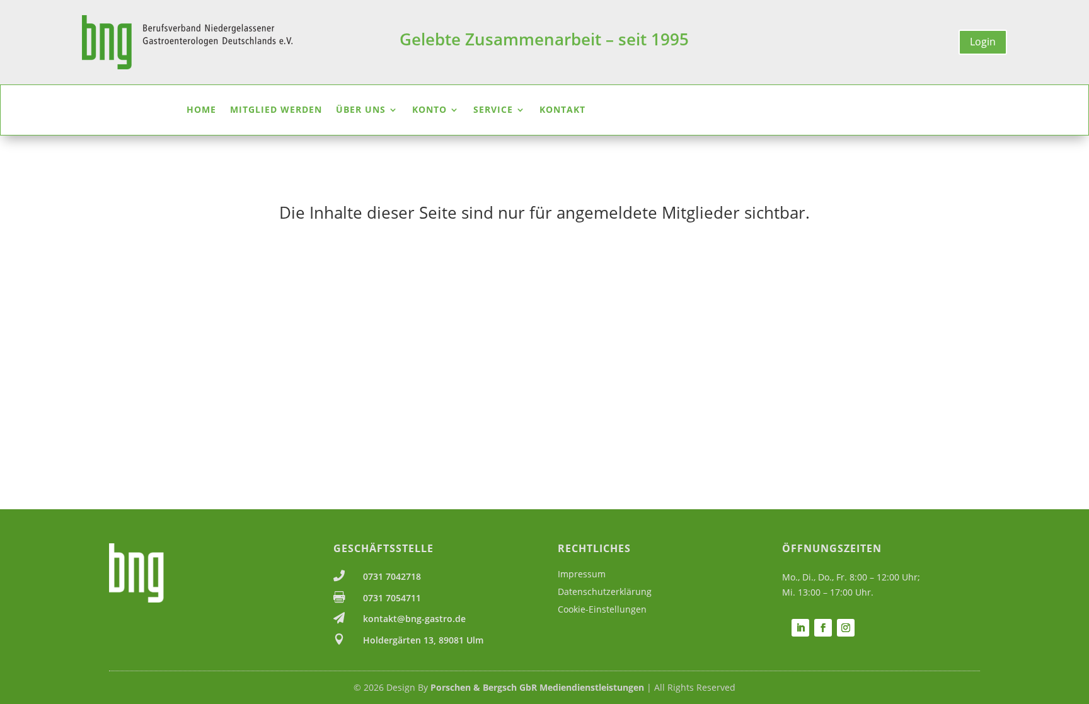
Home (201, 110)
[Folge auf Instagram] (846, 628)
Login (983, 42)
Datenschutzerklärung (605, 591)
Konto (429, 110)
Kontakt (562, 110)
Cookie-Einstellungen (602, 609)
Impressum (582, 574)
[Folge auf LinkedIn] (800, 628)
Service (493, 110)
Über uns (361, 110)
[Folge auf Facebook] (823, 628)
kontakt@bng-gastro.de (414, 619)
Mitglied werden (276, 110)
